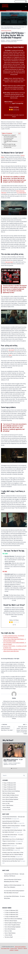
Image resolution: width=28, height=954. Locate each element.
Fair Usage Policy (5, 948)
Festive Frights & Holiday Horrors (10, 795)
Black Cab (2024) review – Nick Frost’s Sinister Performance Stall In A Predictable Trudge (22, 729)
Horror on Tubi (5, 803)
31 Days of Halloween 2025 (9, 789)
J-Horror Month (6, 807)
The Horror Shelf (6, 809)
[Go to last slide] (5, 755)
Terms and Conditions (20, 946)
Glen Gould (11, 350)
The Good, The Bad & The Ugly (8, 144)
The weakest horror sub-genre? (9, 135)
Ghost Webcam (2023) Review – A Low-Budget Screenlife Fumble (13, 760)
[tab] (11, 768)
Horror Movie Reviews (6, 30)
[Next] (23, 755)
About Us (20, 948)
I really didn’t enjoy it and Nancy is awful (10, 142)
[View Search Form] (20, 1)
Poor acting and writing (8, 138)
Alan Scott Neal (9, 262)
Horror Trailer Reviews (7, 805)
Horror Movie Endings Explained (10, 799)
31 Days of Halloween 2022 (9, 783)
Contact (16, 950)
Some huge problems (8, 139)
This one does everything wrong (10, 136)
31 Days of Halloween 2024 (9, 787)
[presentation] (14, 750)
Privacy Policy (13, 948)
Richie (3, 40)
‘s (10, 355)
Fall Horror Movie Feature (8, 793)
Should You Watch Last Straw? (10, 145)
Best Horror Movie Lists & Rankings (11, 791)
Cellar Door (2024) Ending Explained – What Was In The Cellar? (7, 727)
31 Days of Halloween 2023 (9, 785)
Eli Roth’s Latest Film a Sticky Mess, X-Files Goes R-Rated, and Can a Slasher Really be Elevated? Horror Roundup (12, 854)
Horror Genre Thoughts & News (10, 797)
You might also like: (8, 147)
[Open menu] (26, 7)
